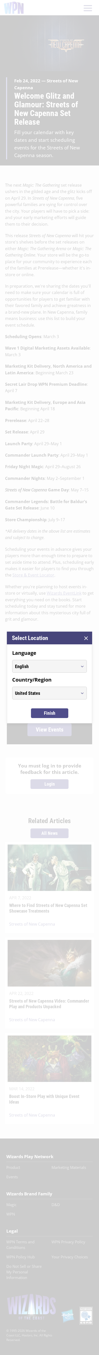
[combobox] (44, 666)
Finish (49, 713)
